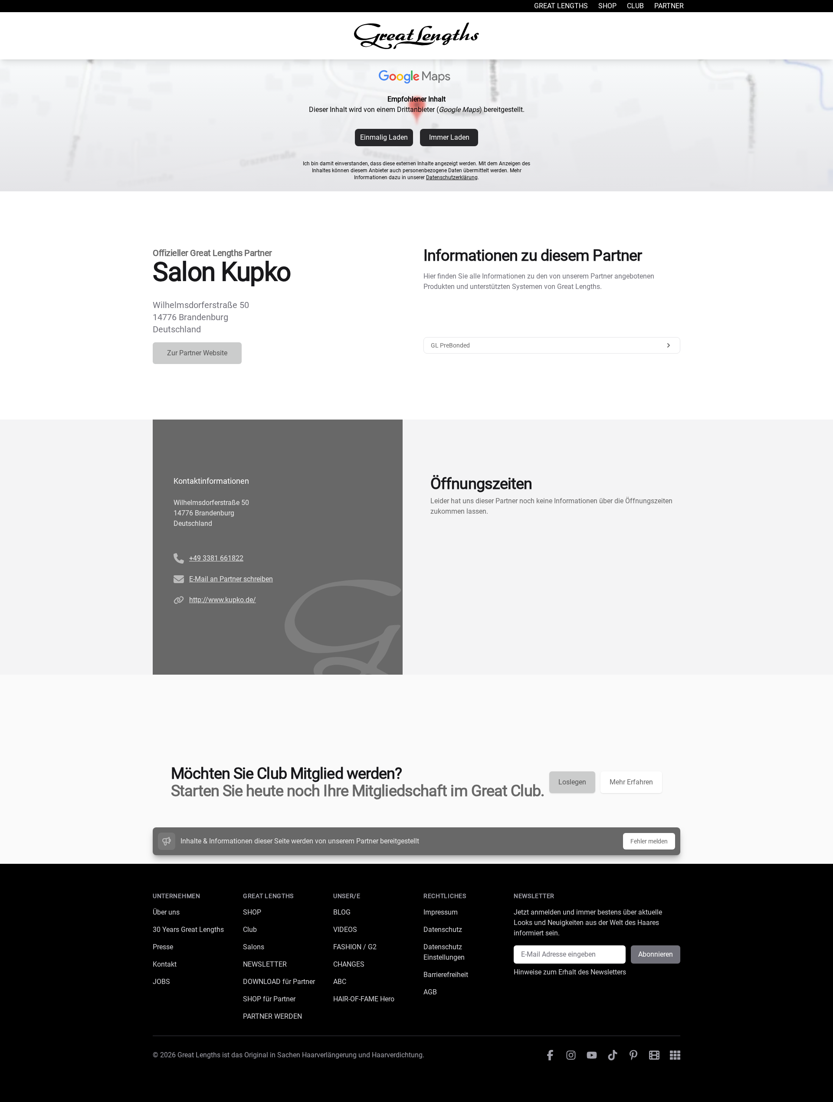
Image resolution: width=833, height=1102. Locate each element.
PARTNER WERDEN (272, 1016)
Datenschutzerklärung (452, 177)
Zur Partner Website (197, 353)
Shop (607, 6)
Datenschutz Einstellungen (444, 952)
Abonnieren (655, 954)
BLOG (342, 912)
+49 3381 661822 (216, 558)
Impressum (440, 912)
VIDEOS (345, 929)
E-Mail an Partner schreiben (231, 579)
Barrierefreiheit (445, 975)
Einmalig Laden (384, 137)
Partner (669, 6)
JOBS (161, 981)
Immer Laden (449, 137)
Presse (163, 947)
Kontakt (165, 964)
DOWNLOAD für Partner (279, 981)
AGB (430, 992)
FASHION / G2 (355, 947)
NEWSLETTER (265, 964)
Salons (253, 947)
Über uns (166, 912)
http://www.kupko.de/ (222, 600)
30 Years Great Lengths (188, 929)
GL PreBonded (450, 345)
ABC (339, 981)
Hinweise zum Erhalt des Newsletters (570, 972)
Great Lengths (561, 6)
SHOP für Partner (269, 999)
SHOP (252, 912)
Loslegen (572, 782)
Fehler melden (649, 841)
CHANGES (348, 964)
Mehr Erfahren (631, 782)
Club (635, 6)
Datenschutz (442, 929)
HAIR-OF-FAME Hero (363, 999)
